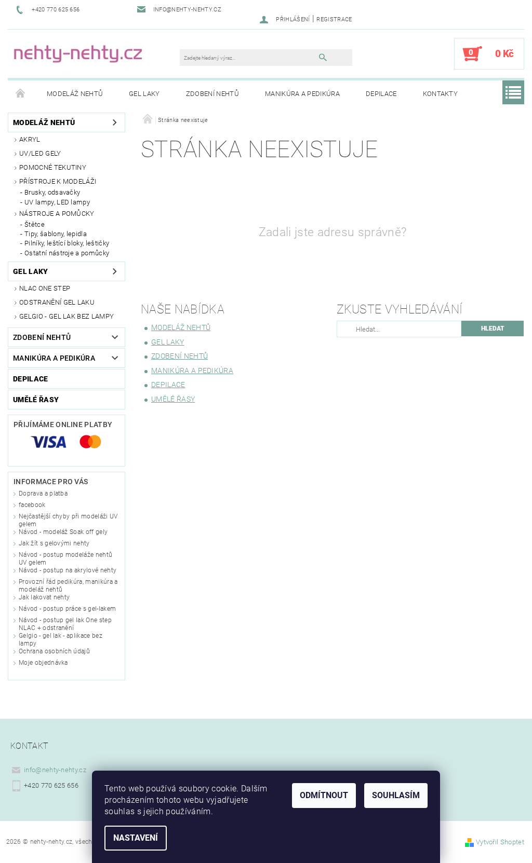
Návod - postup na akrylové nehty (67, 570)
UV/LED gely (40, 153)
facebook (32, 505)
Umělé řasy (36, 399)
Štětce (34, 224)
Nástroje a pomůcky (57, 213)
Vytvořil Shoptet (500, 842)
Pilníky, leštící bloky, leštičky (66, 243)
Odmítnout (324, 795)
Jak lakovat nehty (44, 597)
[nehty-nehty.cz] (99, 58)
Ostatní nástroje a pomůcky (66, 253)
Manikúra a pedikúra (302, 94)
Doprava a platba (43, 493)
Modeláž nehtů (75, 94)
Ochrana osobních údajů (54, 651)
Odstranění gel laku (57, 302)
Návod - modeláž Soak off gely (63, 532)
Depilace (381, 94)
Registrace (334, 19)
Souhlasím (396, 795)
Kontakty (440, 94)
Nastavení (135, 838)
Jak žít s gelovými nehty (54, 543)
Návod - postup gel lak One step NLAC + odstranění (65, 624)
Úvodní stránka (21, 93)
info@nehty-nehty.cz (55, 770)
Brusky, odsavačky (52, 192)
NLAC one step (44, 288)
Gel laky (144, 94)
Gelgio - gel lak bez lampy (66, 316)
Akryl (30, 139)
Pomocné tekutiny (52, 167)
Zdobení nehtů (212, 94)
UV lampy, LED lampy (57, 202)
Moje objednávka (43, 662)
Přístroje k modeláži (57, 181)
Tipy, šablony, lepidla (55, 234)
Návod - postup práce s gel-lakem (67, 608)
